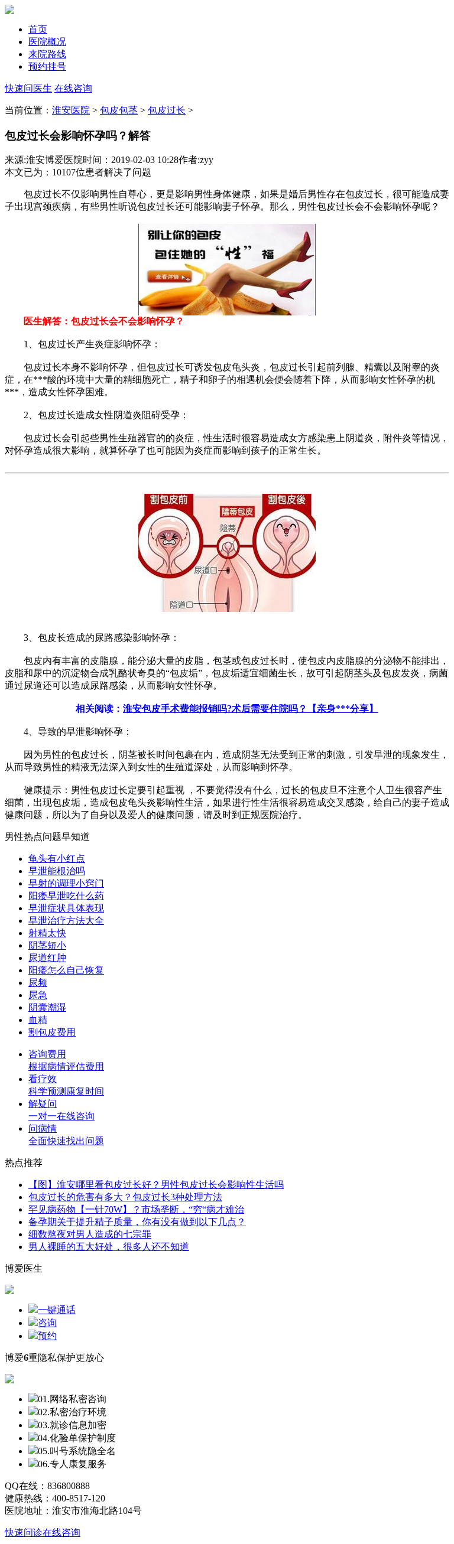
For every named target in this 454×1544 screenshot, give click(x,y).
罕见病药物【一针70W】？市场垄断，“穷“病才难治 (136, 1209)
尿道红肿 (47, 958)
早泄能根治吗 (56, 871)
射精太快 (47, 933)
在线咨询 (73, 88)
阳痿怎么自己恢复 (66, 970)
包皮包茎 (119, 110)
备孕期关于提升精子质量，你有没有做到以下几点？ (137, 1222)
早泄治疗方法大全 (66, 921)
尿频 (37, 983)
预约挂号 (47, 66)
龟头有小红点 (56, 859)
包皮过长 (167, 110)
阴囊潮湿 (47, 1007)
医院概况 (47, 42)
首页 (37, 29)
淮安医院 (71, 110)
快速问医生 (28, 88)
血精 (37, 1020)
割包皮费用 (52, 1032)
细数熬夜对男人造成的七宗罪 (89, 1234)
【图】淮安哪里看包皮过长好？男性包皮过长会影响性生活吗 (156, 1185)
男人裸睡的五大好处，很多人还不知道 (108, 1247)
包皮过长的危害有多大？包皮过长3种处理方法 (125, 1197)
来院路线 (47, 54)
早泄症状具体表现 (66, 908)
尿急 (37, 995)
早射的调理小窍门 (66, 883)
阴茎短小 (47, 945)
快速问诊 (24, 1532)
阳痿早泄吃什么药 (66, 896)
